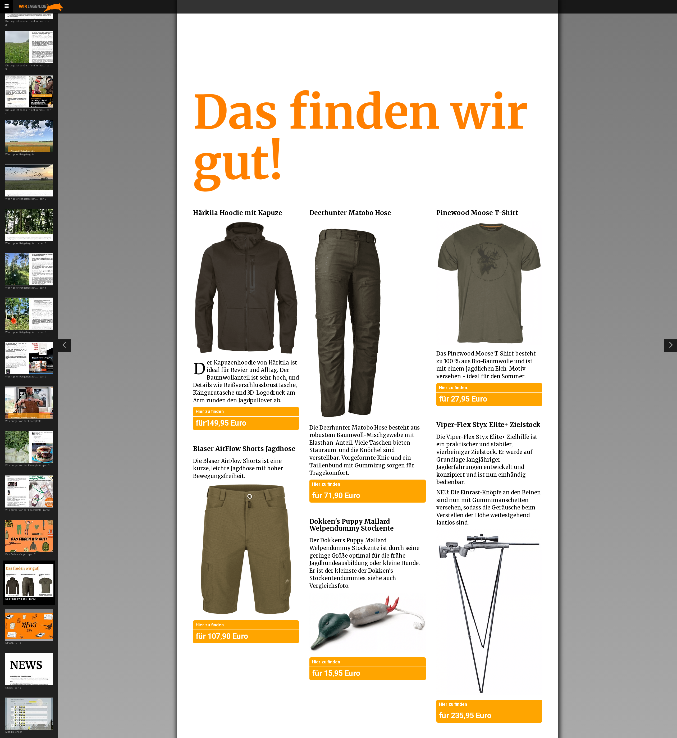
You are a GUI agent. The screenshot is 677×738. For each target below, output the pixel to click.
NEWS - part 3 (13, 687)
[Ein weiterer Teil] (670, 345)
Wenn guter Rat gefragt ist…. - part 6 (25, 376)
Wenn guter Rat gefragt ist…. (21, 154)
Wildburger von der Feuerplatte (23, 421)
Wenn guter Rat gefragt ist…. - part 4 (25, 287)
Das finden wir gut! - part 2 (20, 554)
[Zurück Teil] (64, 345)
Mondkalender (13, 731)
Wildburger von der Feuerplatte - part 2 (27, 465)
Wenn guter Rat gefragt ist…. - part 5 (25, 332)
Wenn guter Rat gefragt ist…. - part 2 (25, 198)
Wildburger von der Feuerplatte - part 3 (27, 509)
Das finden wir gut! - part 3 (20, 598)
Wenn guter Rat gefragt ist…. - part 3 (25, 243)
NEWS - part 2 (13, 643)
